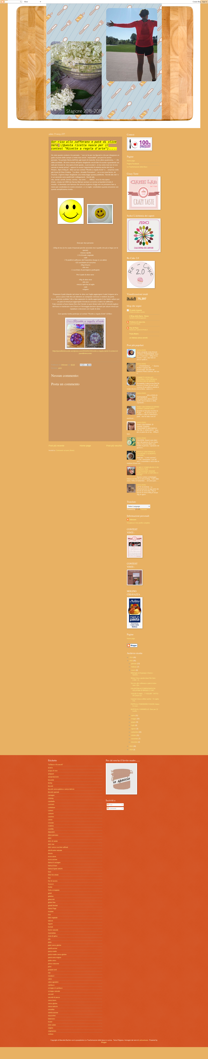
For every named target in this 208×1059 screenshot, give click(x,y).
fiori (49, 878)
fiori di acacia (52, 881)
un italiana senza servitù (138, 338)
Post (110, 805)
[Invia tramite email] (81, 365)
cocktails (51, 804)
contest (50, 810)
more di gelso (52, 936)
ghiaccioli (51, 899)
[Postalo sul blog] (83, 365)
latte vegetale (52, 918)
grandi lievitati (53, 905)
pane (49, 942)
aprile (133, 715)
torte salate (52, 1025)
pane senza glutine (54, 945)
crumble (51, 829)
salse (50, 979)
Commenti (112, 808)
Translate (143, 509)
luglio (133, 725)
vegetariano (52, 1031)
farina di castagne (54, 862)
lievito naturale (53, 930)
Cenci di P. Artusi (134, 324)
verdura (50, 1034)
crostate (51, 823)
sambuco (51, 985)
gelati (50, 893)
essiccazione (52, 859)
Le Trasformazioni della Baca (137, 167)
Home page (85, 445)
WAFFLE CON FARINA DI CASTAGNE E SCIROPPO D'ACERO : (146, 453)
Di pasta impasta (135, 310)
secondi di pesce (54, 997)
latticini (50, 921)
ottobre (133, 735)
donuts (50, 853)
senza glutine (52, 1003)
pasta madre (52, 951)
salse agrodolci (53, 982)
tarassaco (51, 1019)
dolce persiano (53, 835)
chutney (51, 798)
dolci (49, 838)
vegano (50, 1028)
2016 (131, 746)
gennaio (134, 663)
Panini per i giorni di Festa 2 (138, 330)
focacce (51, 884)
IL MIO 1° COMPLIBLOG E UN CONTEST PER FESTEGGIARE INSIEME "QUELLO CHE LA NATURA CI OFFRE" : (148, 471)
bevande (51, 780)
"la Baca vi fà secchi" (55, 764)
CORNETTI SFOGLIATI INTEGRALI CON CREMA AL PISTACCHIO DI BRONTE (147, 379)
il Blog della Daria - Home (139, 316)
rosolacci (51, 976)
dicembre (134, 742)
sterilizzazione (53, 1013)
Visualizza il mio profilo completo (138, 523)
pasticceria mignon (54, 957)
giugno (133, 722)
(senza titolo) (141, 350)
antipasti (51, 774)
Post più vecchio (114, 445)
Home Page (52, 908)
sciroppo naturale (54, 991)
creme (50, 820)
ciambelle (51, 801)
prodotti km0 (52, 970)
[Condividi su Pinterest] (90, 365)
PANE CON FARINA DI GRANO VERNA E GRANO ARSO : (148, 408)
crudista (51, 826)
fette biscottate (53, 875)
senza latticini (53, 1006)
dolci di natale (53, 841)
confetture (51, 807)
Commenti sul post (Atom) (65, 450)
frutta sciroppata (53, 890)
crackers (51, 817)
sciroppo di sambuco (55, 988)
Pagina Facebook (133, 164)
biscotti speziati (53, 792)
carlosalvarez (143, 1040)
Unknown (132, 520)
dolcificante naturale (55, 850)
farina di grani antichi (55, 869)
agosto (133, 729)
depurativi (51, 832)
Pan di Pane (133, 328)
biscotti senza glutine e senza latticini (61, 789)
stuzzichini (51, 1016)
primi (60, 368)
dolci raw (51, 844)
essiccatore (52, 856)
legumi (50, 924)
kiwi (49, 915)
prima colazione (53, 964)
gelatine (50, 896)
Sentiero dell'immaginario (137, 318)
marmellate (52, 933)
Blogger (103, 1042)
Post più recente (56, 445)
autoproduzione (53, 777)
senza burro (52, 1000)
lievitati (50, 927)
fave (49, 872)
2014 (131, 657)
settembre (135, 732)
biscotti (50, 786)
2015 (131, 661)
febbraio (134, 667)
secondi (50, 994)
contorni (51, 813)
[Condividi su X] (85, 365)
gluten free (51, 902)
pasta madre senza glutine (57, 954)
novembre (135, 739)
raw (49, 973)
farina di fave (52, 866)
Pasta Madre (134, 334)
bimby (50, 783)
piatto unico (52, 960)
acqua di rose (52, 771)
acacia (50, 768)
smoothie (51, 1009)
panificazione (52, 948)
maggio (134, 719)
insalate (50, 911)
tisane (50, 1022)
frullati (50, 887)
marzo (133, 670)
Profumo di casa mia (137, 322)
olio (49, 939)
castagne (51, 795)
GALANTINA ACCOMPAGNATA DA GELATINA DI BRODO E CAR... (143, 689)
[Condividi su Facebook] (88, 365)
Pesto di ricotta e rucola (137, 312)
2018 (131, 750)
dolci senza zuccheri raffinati (58, 847)
